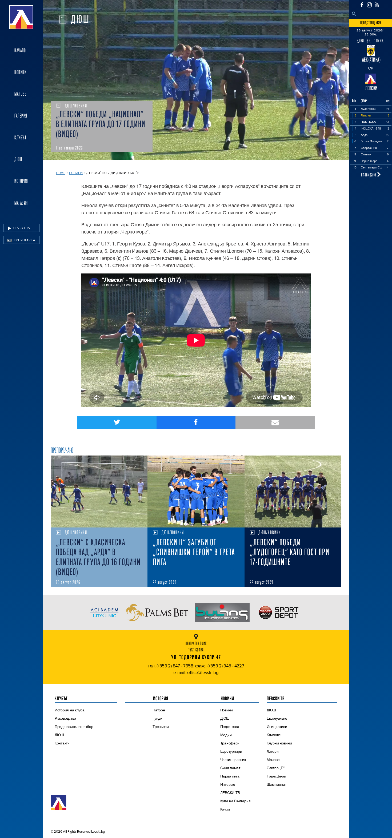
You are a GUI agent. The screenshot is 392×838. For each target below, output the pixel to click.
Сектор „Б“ (275, 768)
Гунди (157, 718)
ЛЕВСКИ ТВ (230, 792)
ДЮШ (18, 159)
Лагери (272, 751)
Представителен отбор (74, 726)
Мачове (20, 94)
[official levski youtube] (376, 4)
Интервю (227, 784)
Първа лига (229, 776)
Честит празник (233, 759)
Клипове (274, 735)
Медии (226, 735)
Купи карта (24, 240)
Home (60, 173)
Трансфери (230, 743)
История (21, 181)
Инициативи (277, 726)
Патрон (159, 710)
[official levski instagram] (369, 5)
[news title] (99, 491)
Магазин (21, 203)
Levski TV (21, 228)
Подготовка (229, 726)
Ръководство (65, 718)
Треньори (161, 726)
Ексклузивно (277, 718)
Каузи (225, 809)
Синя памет (230, 768)
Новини (20, 72)
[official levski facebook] (361, 4)
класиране (369, 174)
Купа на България (235, 801)
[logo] (21, 17)
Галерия (20, 116)
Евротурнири (231, 751)
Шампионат (277, 784)
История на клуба (70, 710)
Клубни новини (279, 743)
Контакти (62, 743)
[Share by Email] (275, 422)
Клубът (20, 137)
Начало (20, 50)
